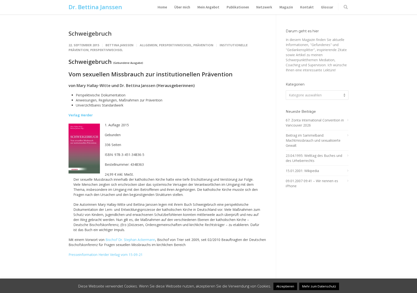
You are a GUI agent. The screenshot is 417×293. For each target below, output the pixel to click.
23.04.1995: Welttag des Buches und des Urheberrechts (314, 158)
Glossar (327, 7)
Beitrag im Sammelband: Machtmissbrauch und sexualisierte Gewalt (313, 140)
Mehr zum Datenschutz (319, 286)
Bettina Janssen (119, 45)
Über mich (182, 7)
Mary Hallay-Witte (93, 85)
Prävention (203, 45)
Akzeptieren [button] (285, 286)
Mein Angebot (208, 7)
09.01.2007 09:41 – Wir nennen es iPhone (312, 183)
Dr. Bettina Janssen (95, 7)
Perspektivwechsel (175, 45)
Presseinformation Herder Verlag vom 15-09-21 (106, 254)
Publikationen (238, 7)
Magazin (286, 7)
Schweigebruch (90, 33)
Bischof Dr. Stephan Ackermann (130, 239)
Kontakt (307, 7)
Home (162, 7)
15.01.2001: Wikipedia (302, 170)
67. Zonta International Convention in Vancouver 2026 (315, 122)
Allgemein (148, 45)
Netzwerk (264, 7)
